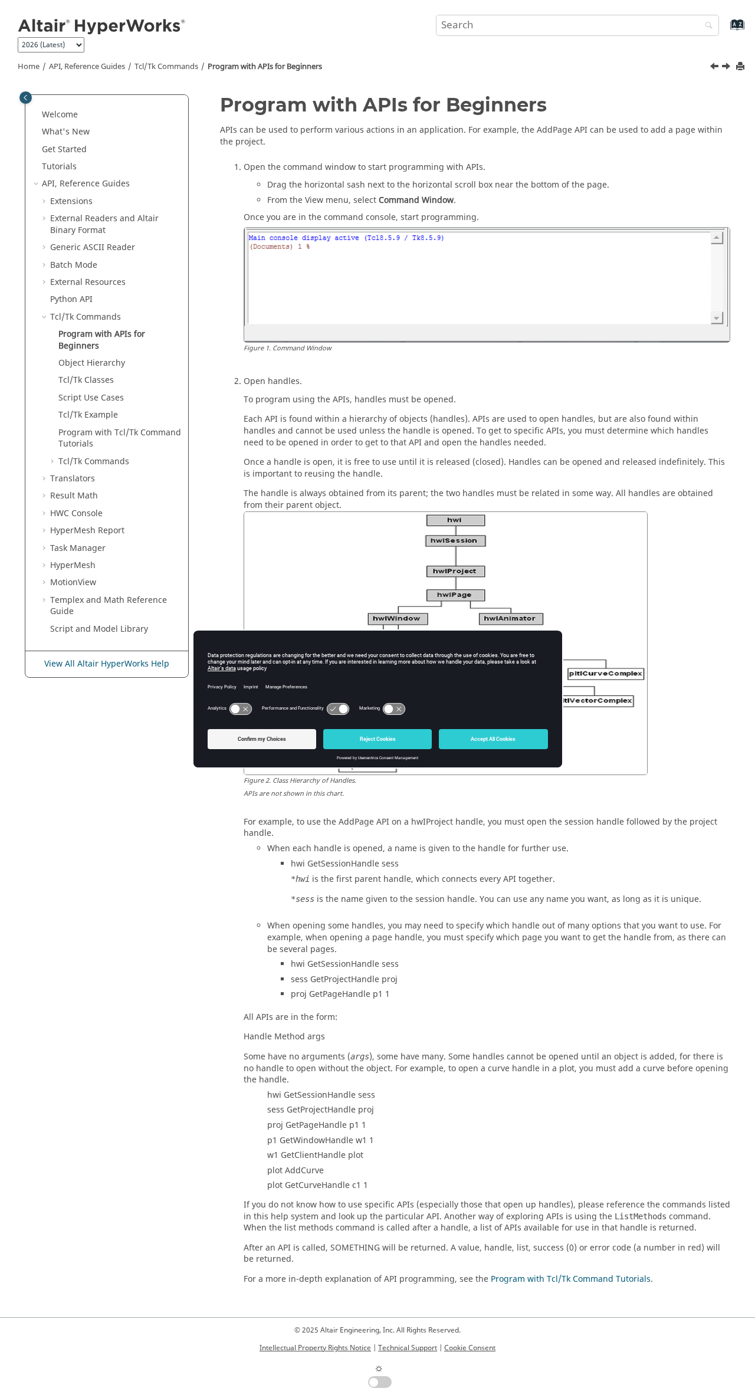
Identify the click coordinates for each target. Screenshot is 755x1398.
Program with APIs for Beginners (265, 66)
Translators (72, 478)
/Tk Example (88, 415)
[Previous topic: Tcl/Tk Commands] (715, 68)
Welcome (60, 115)
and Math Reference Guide (108, 606)
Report (87, 530)
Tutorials (59, 166)
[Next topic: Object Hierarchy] (727, 68)
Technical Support (407, 1348)
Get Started (64, 149)
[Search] (706, 26)
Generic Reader (92, 247)
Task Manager (78, 548)
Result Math (74, 496)
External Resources (88, 282)
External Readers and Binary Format (104, 224)
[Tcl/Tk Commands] (715, 68)
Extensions (71, 201)
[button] (37, 115)
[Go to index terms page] (724, 30)
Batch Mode (73, 265)
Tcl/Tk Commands (166, 66)
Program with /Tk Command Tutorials (119, 438)
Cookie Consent (469, 1348)
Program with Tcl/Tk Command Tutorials (571, 1279)
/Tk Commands (93, 461)
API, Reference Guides (87, 66)
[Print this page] (741, 67)
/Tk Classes (86, 380)
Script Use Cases (91, 398)
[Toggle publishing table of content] (25, 97)
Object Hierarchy (91, 363)
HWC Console (76, 513)
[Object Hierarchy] (727, 68)
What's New (66, 132)
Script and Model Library (99, 629)
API (71, 299)
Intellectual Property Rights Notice (315, 1348)
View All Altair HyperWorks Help (106, 664)
